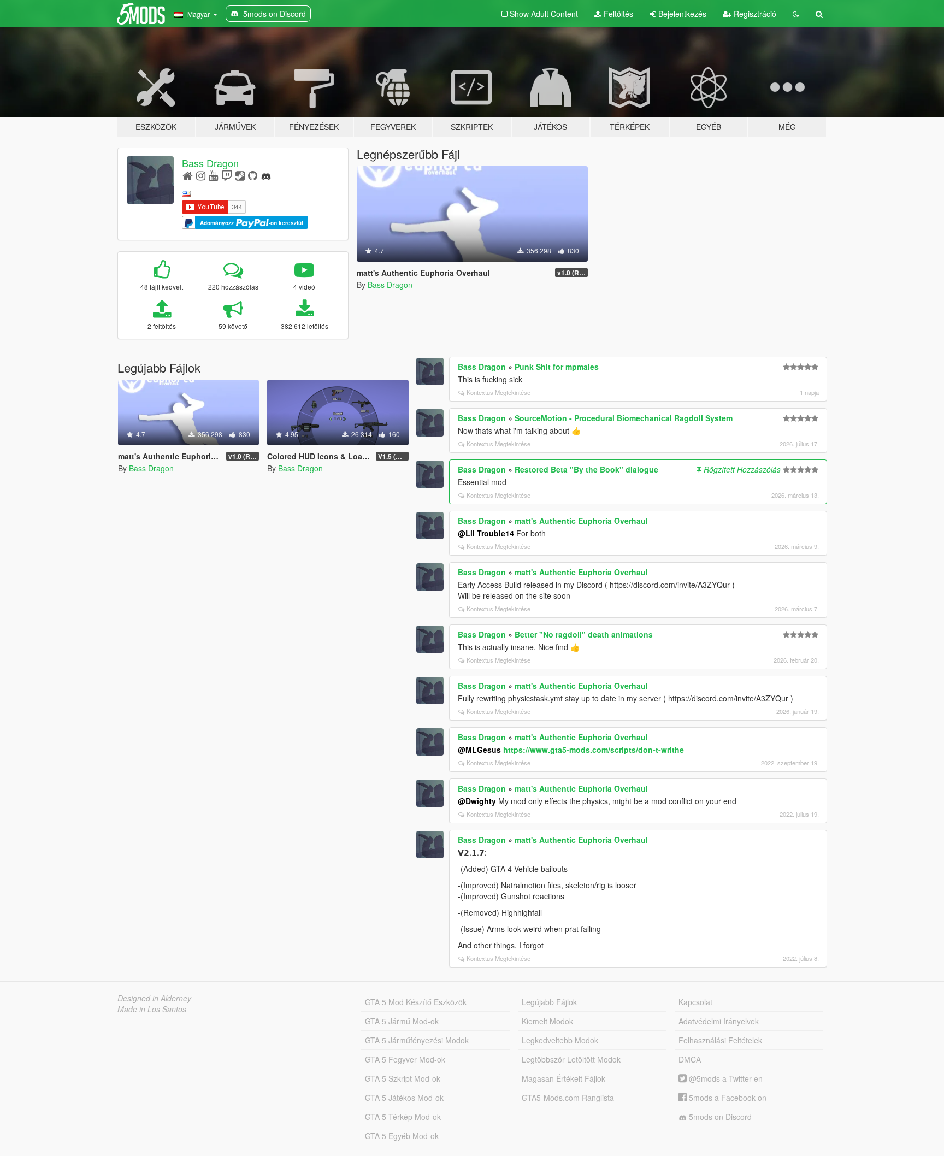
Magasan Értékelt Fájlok (563, 1078)
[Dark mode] (795, 13)
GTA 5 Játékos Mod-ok (404, 1097)
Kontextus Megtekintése (498, 392)
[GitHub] (252, 175)
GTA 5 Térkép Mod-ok (403, 1116)
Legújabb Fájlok (549, 1001)
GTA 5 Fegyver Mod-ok (405, 1059)
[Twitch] (227, 175)
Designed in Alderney (154, 998)
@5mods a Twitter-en (725, 1078)
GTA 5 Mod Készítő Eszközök (416, 1001)
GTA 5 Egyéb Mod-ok (402, 1135)
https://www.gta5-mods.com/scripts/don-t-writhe (593, 749)
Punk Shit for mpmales (557, 366)
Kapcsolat (695, 1001)
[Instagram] (201, 175)
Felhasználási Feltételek (720, 1040)
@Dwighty (477, 800)
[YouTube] (213, 175)
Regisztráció (753, 13)
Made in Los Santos (151, 1009)
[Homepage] (187, 175)
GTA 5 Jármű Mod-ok (402, 1021)
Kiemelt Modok (547, 1021)
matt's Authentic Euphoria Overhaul (581, 520)
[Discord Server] (266, 175)
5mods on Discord (719, 1116)
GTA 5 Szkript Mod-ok (402, 1078)
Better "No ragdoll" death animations (584, 634)
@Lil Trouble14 (486, 533)
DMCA (689, 1059)
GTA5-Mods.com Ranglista (568, 1097)
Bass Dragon (210, 163)
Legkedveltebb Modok (560, 1040)
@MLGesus (479, 749)
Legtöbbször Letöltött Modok (571, 1059)
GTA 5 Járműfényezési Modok (417, 1040)
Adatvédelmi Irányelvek (718, 1021)
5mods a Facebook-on (726, 1097)
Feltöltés (617, 13)
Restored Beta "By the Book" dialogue (586, 469)
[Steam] (240, 175)
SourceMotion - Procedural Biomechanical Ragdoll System (624, 417)
